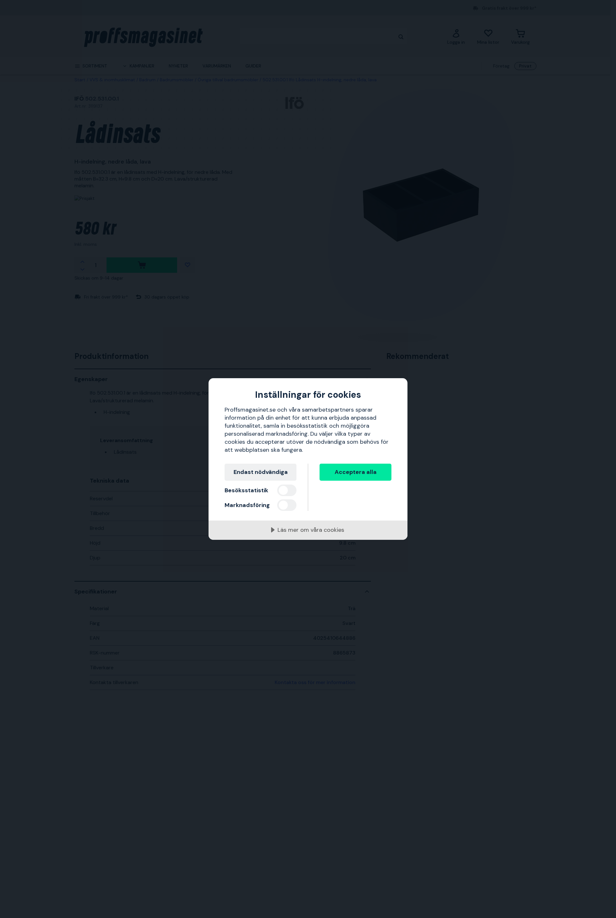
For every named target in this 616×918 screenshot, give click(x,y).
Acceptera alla (356, 472)
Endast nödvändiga (261, 472)
